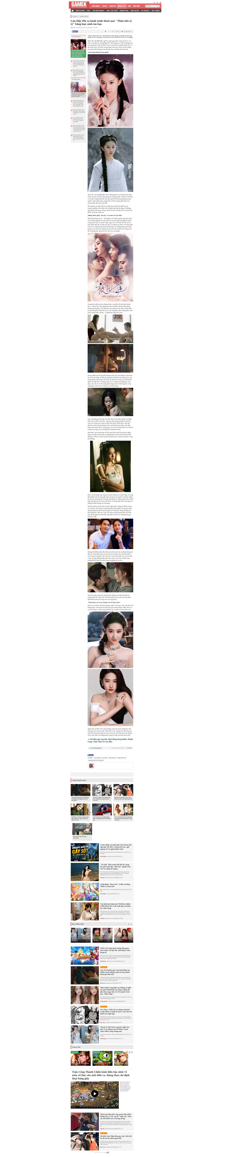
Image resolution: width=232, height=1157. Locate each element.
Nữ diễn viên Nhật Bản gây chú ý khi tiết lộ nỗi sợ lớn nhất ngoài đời (123, 798)
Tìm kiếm (158, 6)
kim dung (104, 757)
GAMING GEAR (124, 10)
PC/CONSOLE (145, 10)
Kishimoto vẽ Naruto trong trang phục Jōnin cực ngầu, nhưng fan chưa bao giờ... (80, 818)
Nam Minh (103, 893)
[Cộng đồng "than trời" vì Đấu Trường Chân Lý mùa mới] (85, 892)
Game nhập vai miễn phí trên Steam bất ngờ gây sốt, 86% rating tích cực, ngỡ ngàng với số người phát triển (115, 847)
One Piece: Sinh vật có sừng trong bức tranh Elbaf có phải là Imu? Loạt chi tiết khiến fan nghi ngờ (116, 1011)
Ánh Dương (103, 961)
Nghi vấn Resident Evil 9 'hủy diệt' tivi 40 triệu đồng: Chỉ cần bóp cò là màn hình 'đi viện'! (79, 112)
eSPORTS (104, 5)
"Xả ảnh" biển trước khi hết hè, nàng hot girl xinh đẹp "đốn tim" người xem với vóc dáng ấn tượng (115, 867)
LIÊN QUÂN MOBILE (98, 10)
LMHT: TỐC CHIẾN (112, 10)
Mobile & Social (109, 877)
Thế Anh (102, 877)
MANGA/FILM (122, 5)
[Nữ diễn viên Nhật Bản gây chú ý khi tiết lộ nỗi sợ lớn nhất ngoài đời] (123, 790)
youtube (157, 2)
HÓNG (129, 5)
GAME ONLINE (135, 10)
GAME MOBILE (96, 5)
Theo (110, 748)
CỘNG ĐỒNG (136, 5)
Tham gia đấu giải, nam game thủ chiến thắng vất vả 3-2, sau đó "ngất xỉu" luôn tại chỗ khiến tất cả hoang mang (115, 1116)
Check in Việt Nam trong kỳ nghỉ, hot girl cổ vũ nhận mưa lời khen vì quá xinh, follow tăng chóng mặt (114, 1029)
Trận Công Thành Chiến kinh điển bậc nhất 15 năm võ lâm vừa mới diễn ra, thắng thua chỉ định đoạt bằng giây (101, 1075)
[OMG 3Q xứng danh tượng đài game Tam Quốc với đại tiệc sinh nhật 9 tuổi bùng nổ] (85, 956)
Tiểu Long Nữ (112, 757)
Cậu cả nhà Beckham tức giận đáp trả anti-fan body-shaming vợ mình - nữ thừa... (123, 818)
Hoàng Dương (103, 1001)
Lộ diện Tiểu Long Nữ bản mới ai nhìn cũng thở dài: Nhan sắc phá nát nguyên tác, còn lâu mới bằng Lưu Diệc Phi (79, 63)
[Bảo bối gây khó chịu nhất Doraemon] (82, 829)
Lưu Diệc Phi (98, 41)
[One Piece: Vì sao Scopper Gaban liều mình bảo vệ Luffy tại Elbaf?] (78, 87)
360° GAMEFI (156, 10)
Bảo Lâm (102, 983)
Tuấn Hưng (103, 856)
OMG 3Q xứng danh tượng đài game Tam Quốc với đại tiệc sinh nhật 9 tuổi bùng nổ (115, 950)
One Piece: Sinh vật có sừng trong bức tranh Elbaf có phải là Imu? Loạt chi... (101, 799)
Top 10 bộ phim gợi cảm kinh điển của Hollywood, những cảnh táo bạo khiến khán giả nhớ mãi (115, 972)
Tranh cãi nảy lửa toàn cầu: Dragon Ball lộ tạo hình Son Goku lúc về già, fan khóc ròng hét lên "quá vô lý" (79, 137)
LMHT (88, 10)
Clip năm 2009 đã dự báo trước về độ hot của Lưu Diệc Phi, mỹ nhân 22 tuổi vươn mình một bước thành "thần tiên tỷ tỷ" (78, 53)
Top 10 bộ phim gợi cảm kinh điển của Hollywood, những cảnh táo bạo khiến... (80, 799)
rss (160, 2)
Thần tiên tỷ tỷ (121, 757)
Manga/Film (84, 16)
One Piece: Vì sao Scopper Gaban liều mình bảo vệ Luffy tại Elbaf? (78, 95)
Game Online (110, 856)
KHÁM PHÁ (112, 5)
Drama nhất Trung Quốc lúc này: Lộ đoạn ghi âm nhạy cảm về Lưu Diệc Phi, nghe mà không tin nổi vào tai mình (79, 72)
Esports (108, 893)
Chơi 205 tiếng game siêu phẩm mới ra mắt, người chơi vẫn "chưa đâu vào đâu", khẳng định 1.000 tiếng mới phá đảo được (78, 103)
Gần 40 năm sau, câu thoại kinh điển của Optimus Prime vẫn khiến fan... (102, 818)
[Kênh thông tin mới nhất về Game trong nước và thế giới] (79, 5)
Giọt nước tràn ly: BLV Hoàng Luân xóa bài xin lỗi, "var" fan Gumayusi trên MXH (78, 119)
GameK (74, 16)
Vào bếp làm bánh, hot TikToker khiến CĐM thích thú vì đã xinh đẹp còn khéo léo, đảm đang (115, 906)
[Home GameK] (72, 10)
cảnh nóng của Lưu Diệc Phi (95, 760)
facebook (154, 2)
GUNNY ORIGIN (80, 10)
